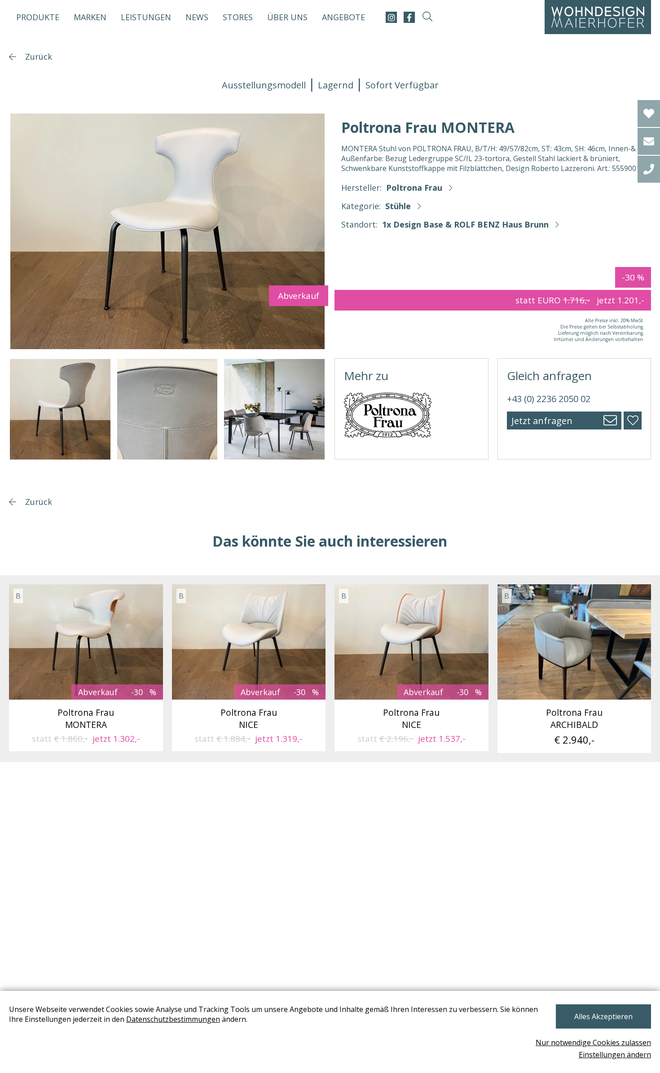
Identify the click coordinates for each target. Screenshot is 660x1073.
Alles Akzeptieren (603, 1016)
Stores (238, 17)
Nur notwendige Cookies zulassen (593, 1042)
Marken (90, 17)
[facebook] (409, 17)
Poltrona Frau (414, 187)
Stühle (398, 206)
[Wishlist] (649, 113)
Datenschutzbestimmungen (173, 1019)
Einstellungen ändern (615, 1055)
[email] (649, 141)
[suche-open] (427, 17)
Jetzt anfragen (541, 421)
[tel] (649, 169)
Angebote (343, 17)
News (196, 17)
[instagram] (391, 17)
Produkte (37, 17)
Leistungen (146, 17)
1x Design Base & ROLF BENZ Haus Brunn (465, 224)
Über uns (287, 17)
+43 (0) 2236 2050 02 (548, 399)
